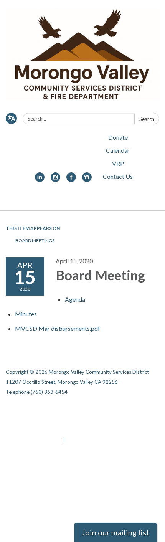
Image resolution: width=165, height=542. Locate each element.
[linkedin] (40, 179)
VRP (118, 163)
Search (146, 119)
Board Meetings (34, 240)
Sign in (74, 440)
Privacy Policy (79, 410)
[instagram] (55, 179)
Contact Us (118, 176)
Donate (118, 137)
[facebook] (71, 179)
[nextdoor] (87, 179)
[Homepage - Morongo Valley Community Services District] (82, 58)
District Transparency (89, 420)
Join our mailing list (115, 532)
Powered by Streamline (34, 440)
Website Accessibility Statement (46, 430)
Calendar (118, 150)
